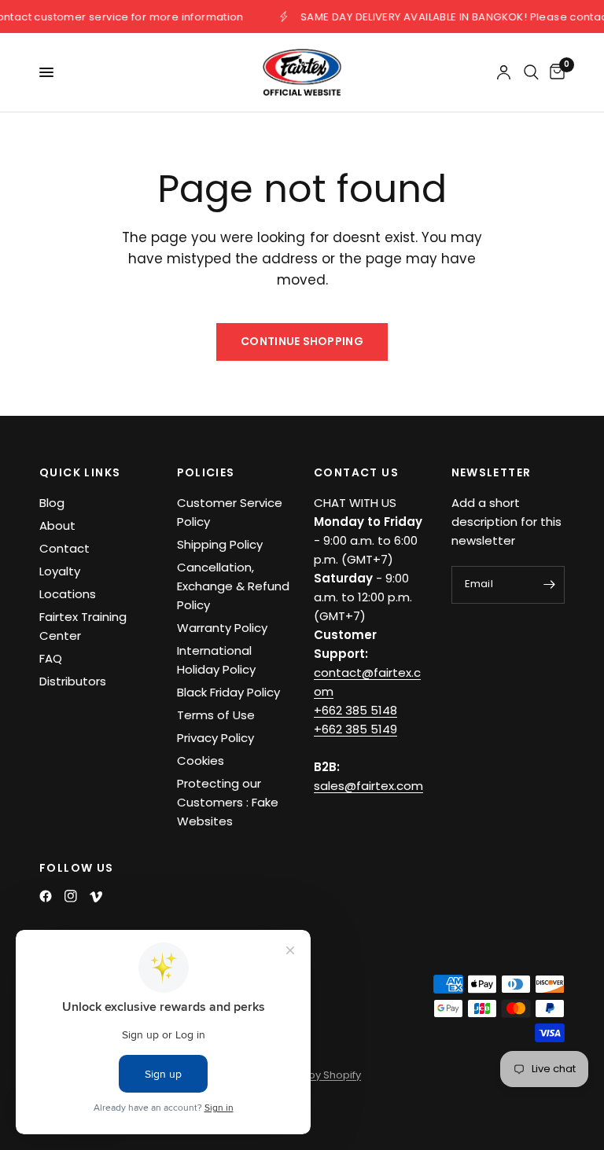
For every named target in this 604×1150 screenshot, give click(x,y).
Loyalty (59, 571)
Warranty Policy (222, 627)
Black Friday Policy (228, 692)
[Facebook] (45, 896)
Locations (67, 594)
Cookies (200, 760)
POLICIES (206, 472)
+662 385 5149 (355, 729)
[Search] (531, 72)
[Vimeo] (96, 896)
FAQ (50, 658)
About (57, 525)
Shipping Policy (220, 544)
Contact (64, 548)
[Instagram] (70, 896)
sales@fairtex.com (368, 785)
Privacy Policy (215, 737)
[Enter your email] (549, 585)
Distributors (72, 681)
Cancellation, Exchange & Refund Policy (233, 586)
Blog (51, 502)
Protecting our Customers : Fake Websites (227, 802)
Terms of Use (216, 715)
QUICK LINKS (79, 472)
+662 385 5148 (355, 710)
